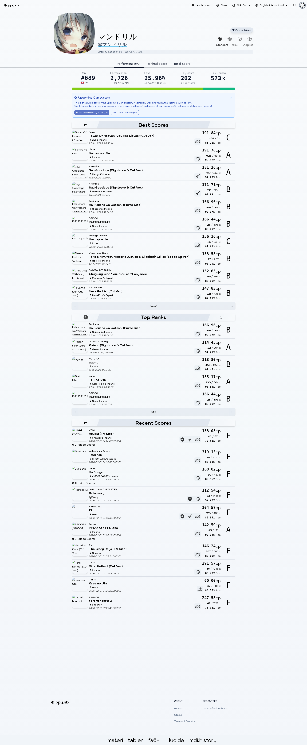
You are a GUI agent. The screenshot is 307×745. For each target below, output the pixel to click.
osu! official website (215, 708)
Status (178, 714)
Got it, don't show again (125, 112)
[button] (153, 89)
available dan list (196, 105)
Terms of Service (185, 721)
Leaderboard (203, 5)
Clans (224, 5)
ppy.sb (11, 5)
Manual (178, 708)
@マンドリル (112, 44)
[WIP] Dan (242, 5)
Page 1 (153, 306)
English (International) (272, 5)
